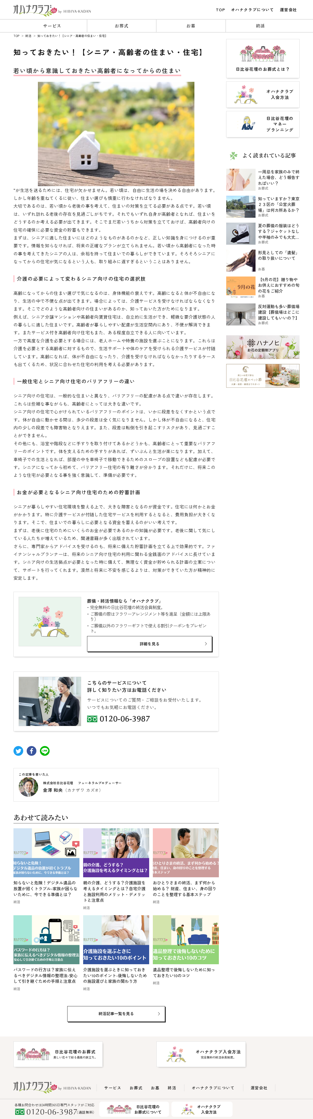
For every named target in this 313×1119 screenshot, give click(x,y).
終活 (260, 26)
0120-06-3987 (125, 719)
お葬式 (121, 26)
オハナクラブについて (252, 9)
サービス (52, 26)
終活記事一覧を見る (116, 1013)
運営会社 (288, 9)
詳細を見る (150, 644)
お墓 (190, 26)
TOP (220, 9)
